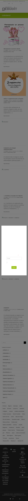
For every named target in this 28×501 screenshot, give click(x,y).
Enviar (14, 267)
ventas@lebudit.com (14, 250)
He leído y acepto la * (14, 263)
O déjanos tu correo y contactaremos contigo (14, 255)
